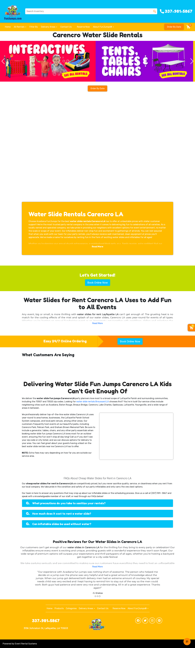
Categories (71, 608)
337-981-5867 (46, 620)
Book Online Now (97, 282)
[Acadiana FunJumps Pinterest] (159, 621)
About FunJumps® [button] (102, 27)
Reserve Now (83, 27)
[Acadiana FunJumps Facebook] (138, 621)
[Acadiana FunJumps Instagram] (152, 621)
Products (59, 608)
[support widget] (187, 641)
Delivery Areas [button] (48, 27)
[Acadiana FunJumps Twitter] (145, 621)
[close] (190, 630)
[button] (3, 61)
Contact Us (66, 27)
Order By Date (174, 27)
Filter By (33, 27)
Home (8, 27)
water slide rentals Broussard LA (92, 401)
